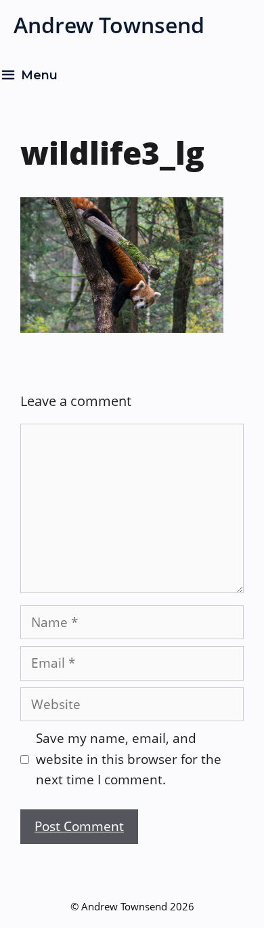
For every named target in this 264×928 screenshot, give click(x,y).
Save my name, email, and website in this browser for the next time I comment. (128, 758)
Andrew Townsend (109, 24)
